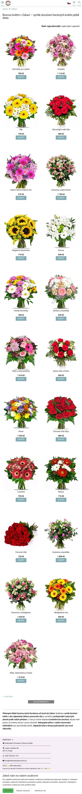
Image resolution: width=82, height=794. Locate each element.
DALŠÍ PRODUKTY (41, 702)
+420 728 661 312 (11, 756)
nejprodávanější (53, 26)
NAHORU (8, 696)
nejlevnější (66, 26)
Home (5, 9)
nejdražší (75, 26)
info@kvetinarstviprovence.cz (15, 761)
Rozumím (8, 791)
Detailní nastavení (23, 791)
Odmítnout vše (40, 791)
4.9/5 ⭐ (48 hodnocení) (12, 766)
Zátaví (14, 9)
